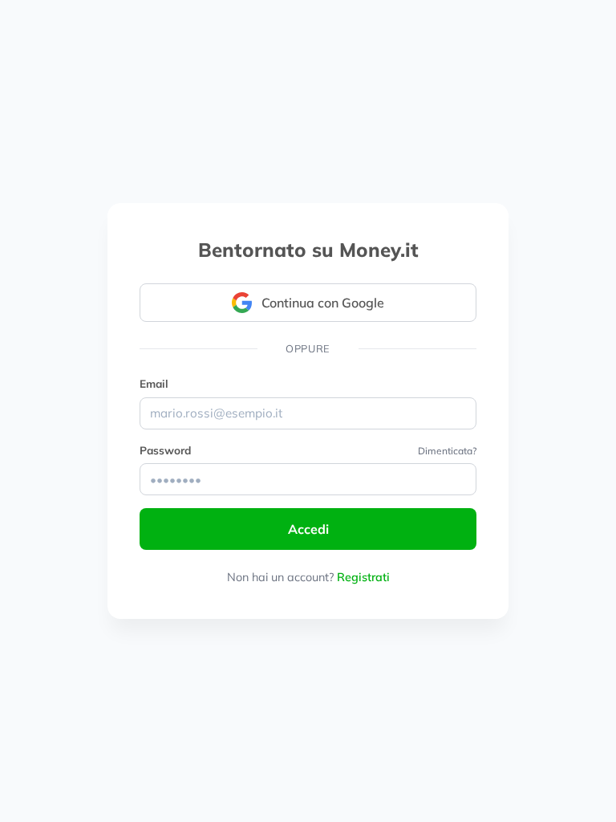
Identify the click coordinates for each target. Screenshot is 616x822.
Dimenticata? (447, 451)
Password (165, 450)
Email (154, 383)
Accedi (308, 529)
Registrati (363, 577)
